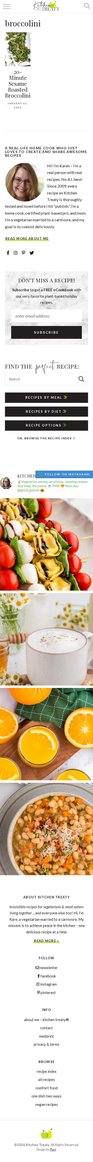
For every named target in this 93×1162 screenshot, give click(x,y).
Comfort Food (46, 1088)
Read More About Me (26, 238)
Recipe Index (47, 1071)
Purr (53, 1149)
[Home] (46, 1134)
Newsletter (48, 967)
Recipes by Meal (44, 397)
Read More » (46, 941)
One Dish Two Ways (46, 1096)
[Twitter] (32, 252)
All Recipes (46, 1079)
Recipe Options (44, 425)
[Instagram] (16, 252)
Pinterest (48, 992)
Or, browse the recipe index (45, 438)
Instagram (48, 984)
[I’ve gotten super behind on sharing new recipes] (46, 639)
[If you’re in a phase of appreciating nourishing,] (46, 829)
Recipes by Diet (44, 411)
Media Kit (46, 1036)
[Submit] (81, 379)
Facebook (48, 976)
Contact (46, 1027)
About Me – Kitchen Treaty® (46, 1019)
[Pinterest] (24, 252)
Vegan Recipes (46, 1104)
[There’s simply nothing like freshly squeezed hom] (46, 734)
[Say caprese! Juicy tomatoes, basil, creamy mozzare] (46, 544)
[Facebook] (8, 252)
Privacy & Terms (46, 1044)
